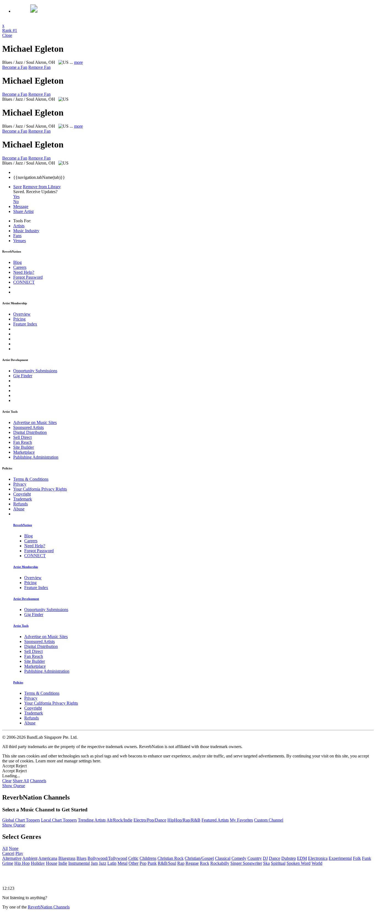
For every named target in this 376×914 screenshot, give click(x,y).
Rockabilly (219, 863)
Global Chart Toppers (21, 820)
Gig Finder (22, 375)
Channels (38, 780)
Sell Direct (22, 437)
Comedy (238, 858)
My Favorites (241, 820)
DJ (265, 858)
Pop (143, 863)
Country (254, 858)
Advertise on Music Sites (35, 422)
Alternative (11, 858)
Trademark (22, 499)
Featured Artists (215, 820)
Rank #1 (9, 30)
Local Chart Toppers (59, 820)
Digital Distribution (30, 432)
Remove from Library (42, 186)
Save (17, 186)
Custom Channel (268, 820)
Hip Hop (22, 863)
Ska (266, 863)
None (13, 848)
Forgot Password (28, 277)
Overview (22, 314)
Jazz (102, 863)
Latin (111, 863)
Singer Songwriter (246, 863)
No (16, 201)
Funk (366, 858)
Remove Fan (39, 67)
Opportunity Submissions (35, 370)
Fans (17, 235)
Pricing (19, 319)
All (5, 848)
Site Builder (23, 447)
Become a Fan (14, 67)
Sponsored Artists (28, 427)
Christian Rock (170, 858)
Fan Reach (22, 442)
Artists (18, 225)
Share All (21, 780)
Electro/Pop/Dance (149, 820)
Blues (81, 858)
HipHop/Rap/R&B (183, 820)
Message (20, 206)
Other (133, 863)
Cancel (8, 853)
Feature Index (25, 324)
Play (19, 853)
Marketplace (24, 452)
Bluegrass (66, 858)
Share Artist (23, 211)
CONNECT (24, 282)
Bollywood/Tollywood (107, 858)
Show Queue (13, 785)
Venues (19, 240)
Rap (180, 863)
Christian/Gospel (199, 858)
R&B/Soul (167, 863)
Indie (62, 863)
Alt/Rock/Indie (119, 820)
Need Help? (23, 272)
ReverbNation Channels (49, 907)
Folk (357, 858)
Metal (122, 863)
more (78, 62)
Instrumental (79, 863)
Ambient (29, 858)
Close (7, 35)
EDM (302, 858)
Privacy (19, 484)
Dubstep (288, 858)
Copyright (22, 494)
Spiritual (278, 863)
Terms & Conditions (30, 479)
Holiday (38, 863)
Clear (7, 780)
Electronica (318, 858)
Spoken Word (298, 863)
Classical (222, 858)
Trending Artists (92, 820)
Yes (16, 196)
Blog (17, 262)
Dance (274, 858)
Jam (94, 863)
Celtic (133, 858)
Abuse (18, 509)
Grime (7, 863)
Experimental (340, 858)
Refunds (20, 504)
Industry (26, 230)
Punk (152, 863)
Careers (19, 267)
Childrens (148, 858)
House (51, 863)
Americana (47, 858)
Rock (204, 863)
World (317, 863)
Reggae (192, 863)
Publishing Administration (35, 457)
